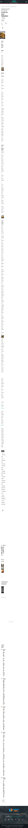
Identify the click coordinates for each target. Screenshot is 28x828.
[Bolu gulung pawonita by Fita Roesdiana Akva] (1, 706)
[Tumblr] (19, 819)
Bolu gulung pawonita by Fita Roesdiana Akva (2, 553)
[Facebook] (5, 819)
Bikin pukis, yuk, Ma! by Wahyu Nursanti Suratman (4, 664)
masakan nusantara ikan (3, 482)
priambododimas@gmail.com (16, 816)
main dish (7, 6)
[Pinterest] (15, 819)
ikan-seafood (4, 10)
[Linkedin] (12, 819)
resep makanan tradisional (3, 497)
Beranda (2, 6)
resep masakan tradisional (3, 502)
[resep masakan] (14, 2)
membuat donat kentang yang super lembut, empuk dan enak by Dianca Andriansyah (4, 755)
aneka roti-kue (3, 532)
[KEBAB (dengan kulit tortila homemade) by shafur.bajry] (1, 678)
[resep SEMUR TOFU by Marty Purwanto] (1, 777)
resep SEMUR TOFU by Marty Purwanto (4, 789)
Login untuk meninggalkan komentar (2, 589)
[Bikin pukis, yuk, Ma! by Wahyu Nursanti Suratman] (1, 649)
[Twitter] (22, 819)
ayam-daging (3, 524)
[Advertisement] (14, 530)
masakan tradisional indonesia (3, 487)
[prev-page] (2, 575)
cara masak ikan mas (3, 460)
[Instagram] (9, 819)
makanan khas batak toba (3, 473)
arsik (3, 452)
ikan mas (3, 463)
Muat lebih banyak (3, 800)
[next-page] (2, 577)
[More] (2, 28)
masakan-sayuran (13, 6)
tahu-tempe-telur (4, 778)
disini (2, 425)
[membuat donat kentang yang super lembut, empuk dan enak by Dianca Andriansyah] (1, 732)
